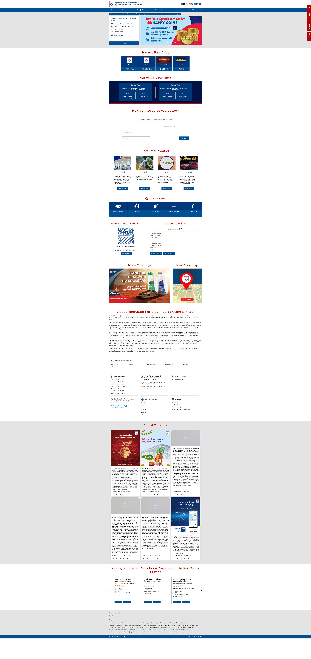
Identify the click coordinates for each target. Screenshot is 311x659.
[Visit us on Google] (187, 4)
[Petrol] (122, 163)
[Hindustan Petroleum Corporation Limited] (127, 6)
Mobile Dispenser (174, 211)
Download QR (126, 253)
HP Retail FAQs (192, 211)
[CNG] (167, 163)
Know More (122, 188)
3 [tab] (172, 42)
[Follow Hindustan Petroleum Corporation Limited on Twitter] (184, 4)
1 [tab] (167, 42)
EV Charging (155, 211)
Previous (110, 173)
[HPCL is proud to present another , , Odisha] (155, 505)
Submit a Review (156, 253)
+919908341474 (118, 32)
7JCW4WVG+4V (114, 405)
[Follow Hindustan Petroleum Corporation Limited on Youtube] (189, 4)
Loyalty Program (118, 211)
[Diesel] (144, 163)
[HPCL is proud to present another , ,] (185, 438)
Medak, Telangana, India (117, 407)
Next (201, 173)
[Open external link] (309, 17)
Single (197, 636)
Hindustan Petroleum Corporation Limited (123, 580)
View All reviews (169, 253)
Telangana (154, 383)
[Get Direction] (125, 406)
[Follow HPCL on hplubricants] (200, 4)
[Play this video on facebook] (186, 439)
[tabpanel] (171, 30)
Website (118, 602)
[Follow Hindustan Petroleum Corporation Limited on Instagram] (192, 4)
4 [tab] (174, 42)
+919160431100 (148, 593)
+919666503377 (177, 596)
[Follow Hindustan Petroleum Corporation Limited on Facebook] (182, 4)
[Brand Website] (197, 4)
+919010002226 (119, 595)
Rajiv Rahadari (113, 616)
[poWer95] (189, 163)
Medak (153, 388)
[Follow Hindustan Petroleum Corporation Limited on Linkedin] (195, 4)
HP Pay (137, 211)
